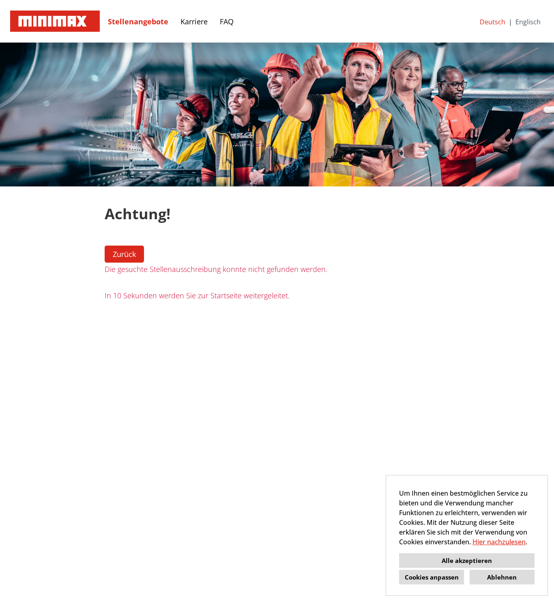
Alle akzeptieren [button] (467, 560)
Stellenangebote (138, 21)
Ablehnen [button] (502, 577)
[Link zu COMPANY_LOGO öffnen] (55, 21)
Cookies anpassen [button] (432, 577)
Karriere (194, 21)
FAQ (227, 21)
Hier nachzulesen (499, 541)
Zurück (124, 254)
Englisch (528, 21)
